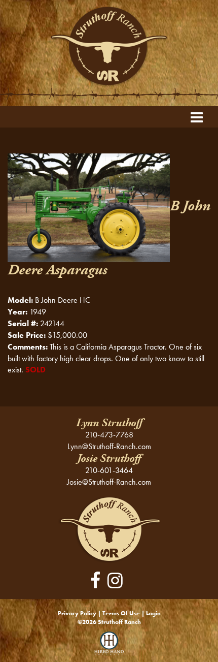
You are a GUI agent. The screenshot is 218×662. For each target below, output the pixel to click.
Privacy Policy (77, 613)
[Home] (109, 528)
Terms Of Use (121, 613)
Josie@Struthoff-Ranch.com (109, 482)
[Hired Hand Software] (109, 647)
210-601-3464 (109, 470)
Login (153, 613)
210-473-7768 (109, 434)
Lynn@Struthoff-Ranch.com (109, 446)
